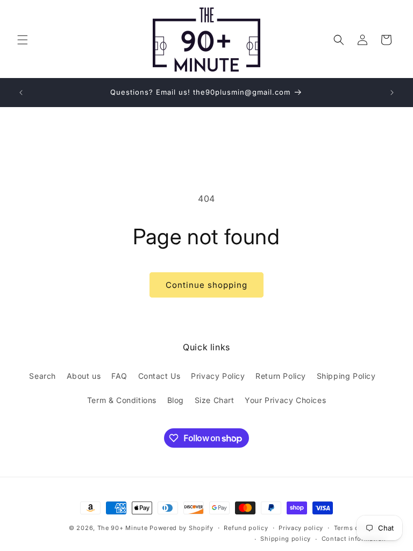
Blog (175, 400)
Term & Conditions (121, 400)
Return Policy (280, 375)
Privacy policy (301, 528)
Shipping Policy (346, 375)
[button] (22, 40)
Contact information (354, 538)
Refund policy (246, 528)
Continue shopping (206, 285)
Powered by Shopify (181, 528)
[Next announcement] (392, 92)
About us (84, 375)
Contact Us (159, 375)
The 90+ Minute (122, 528)
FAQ (119, 375)
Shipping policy (285, 538)
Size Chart (214, 400)
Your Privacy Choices (285, 400)
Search (42, 375)
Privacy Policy (218, 375)
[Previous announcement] (21, 92)
